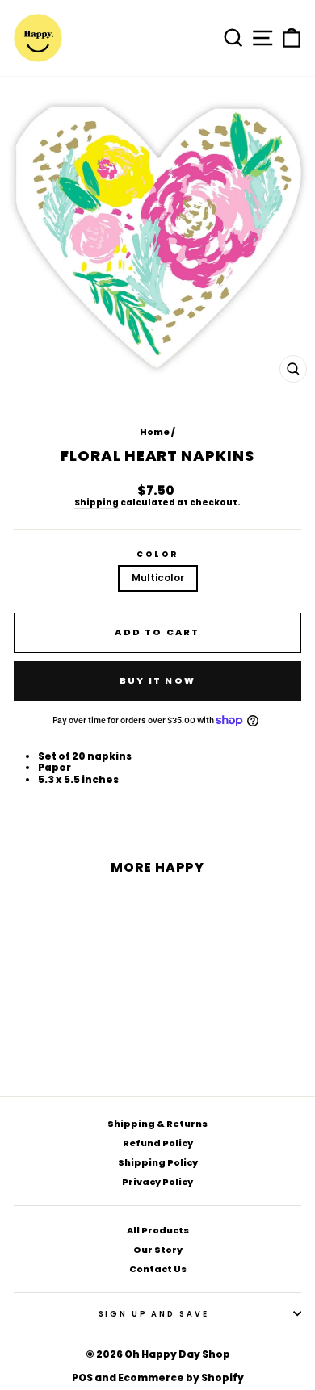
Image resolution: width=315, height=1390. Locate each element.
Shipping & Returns (157, 1123)
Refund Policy (158, 1143)
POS (82, 1377)
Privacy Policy (157, 1181)
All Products (158, 1230)
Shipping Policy (158, 1162)
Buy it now (157, 680)
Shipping (96, 503)
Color (157, 554)
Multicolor (158, 577)
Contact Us (158, 1268)
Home (155, 431)
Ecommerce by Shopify (181, 1377)
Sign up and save (154, 1313)
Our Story (158, 1249)
